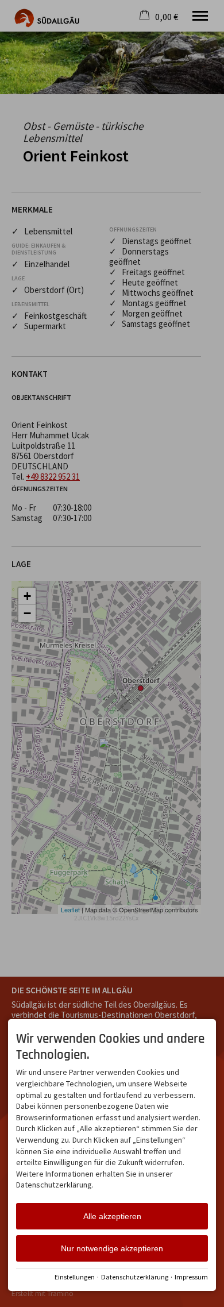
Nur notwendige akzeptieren (112, 1248)
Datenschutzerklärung (134, 1277)
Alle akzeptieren (112, 1216)
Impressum (191, 1277)
